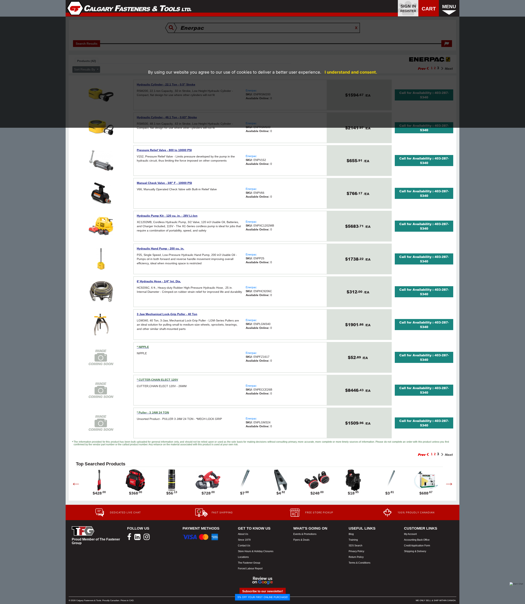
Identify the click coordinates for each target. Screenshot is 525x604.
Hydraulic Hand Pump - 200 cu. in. (160, 248)
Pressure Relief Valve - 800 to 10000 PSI (164, 150)
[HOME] (129, 8)
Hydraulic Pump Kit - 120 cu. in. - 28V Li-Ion (167, 215)
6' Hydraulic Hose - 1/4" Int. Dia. (159, 281)
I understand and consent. (351, 72)
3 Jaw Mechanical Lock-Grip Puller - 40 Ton (167, 314)
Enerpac (251, 156)
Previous (73, 483)
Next (446, 483)
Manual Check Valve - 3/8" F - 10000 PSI (164, 183)
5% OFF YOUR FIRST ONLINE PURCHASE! (262, 597)
